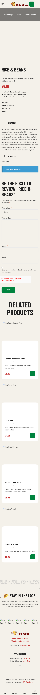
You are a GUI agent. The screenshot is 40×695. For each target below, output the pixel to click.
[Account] (15, 691)
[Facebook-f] (20, 667)
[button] (37, 4)
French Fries (10, 420)
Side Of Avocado (11, 544)
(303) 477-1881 (24, 645)
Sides (19, 14)
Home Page (8, 14)
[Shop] (5, 691)
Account (15, 693)
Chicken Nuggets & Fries (15, 358)
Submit (7, 290)
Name (5, 246)
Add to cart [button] (32, 373)
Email (4, 256)
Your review (7, 218)
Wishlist (35, 693)
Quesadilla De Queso (13, 482)
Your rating (7, 208)
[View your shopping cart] (31, 4)
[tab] (20, 123)
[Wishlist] (35, 691)
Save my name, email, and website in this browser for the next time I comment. (19, 271)
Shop (5, 693)
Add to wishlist (34, 358)
